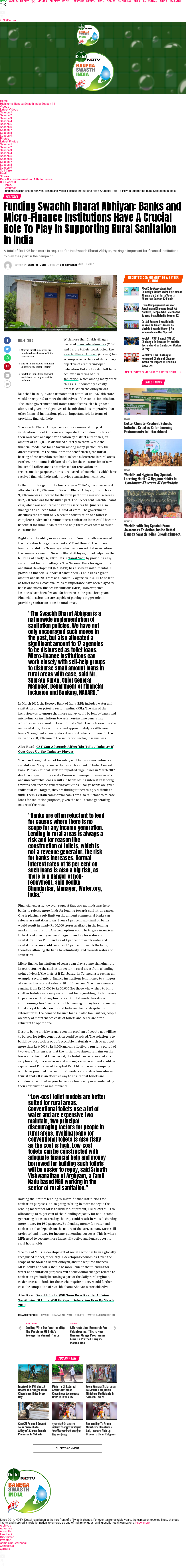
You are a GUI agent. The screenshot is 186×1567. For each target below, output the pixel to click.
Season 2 (6, 115)
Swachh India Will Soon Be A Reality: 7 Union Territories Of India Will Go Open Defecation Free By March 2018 (66, 1300)
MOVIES (42, 1)
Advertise (6, 1528)
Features (10, 188)
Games (111, 1)
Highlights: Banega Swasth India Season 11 (27, 103)
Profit (24, 1)
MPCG (163, 1)
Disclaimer (7, 1537)
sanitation (71, 379)
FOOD (65, 1)
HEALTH (90, 1)
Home (4, 101)
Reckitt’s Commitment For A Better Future (26, 179)
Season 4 (6, 121)
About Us (6, 1531)
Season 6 (6, 127)
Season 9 (6, 135)
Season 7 (6, 130)
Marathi (175, 1)
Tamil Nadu (76, 558)
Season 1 (6, 112)
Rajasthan (150, 1)
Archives (5, 1525)
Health (4, 173)
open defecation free (91, 344)
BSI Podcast (8, 182)
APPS (137, 1)
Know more (142, 1522)
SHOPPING (124, 1)
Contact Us (7, 1546)
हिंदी (33, 1)
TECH (101, 1)
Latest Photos (9, 141)
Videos (4, 106)
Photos (4, 138)
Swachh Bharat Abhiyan (80, 354)
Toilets (79, 1315)
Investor (5, 1540)
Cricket (55, 1)
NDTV (3, 1)
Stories (4, 176)
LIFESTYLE (78, 1)
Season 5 (6, 124)
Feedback (6, 1534)
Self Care (6, 170)
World (13, 1)
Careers (5, 1548)
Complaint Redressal (13, 1543)
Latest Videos (9, 109)
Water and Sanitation (101, 1315)
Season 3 (6, 118)
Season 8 (6, 132)
